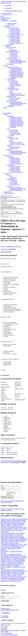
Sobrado (12, 86)
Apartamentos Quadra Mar (16, 75)
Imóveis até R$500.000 (15, 60)
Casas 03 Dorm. (14, 82)
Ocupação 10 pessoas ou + (16, 34)
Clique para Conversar (6, 252)
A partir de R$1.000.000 (16, 62)
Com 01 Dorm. (13, 53)
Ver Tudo (16, 27)
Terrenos (9, 96)
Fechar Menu (10, 44)
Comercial (9, 88)
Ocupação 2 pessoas (15, 29)
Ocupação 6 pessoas (15, 31)
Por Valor (9, 100)
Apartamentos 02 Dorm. (16, 69)
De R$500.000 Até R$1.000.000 (18, 61)
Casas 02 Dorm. (14, 81)
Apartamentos (13, 50)
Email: (2, 487)
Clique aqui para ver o (18, 462)
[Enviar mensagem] (20, 212)
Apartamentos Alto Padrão (16, 74)
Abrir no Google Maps (11, 454)
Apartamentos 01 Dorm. (16, 68)
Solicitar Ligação (5, 601)
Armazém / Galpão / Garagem (17, 95)
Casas (8, 79)
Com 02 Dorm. (13, 54)
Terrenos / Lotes (14, 99)
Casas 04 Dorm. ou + (15, 84)
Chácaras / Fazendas (15, 98)
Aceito (14, 207)
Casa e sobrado (10, 36)
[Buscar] (1, 15)
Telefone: (3, 489)
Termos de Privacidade (6, 207)
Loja (11, 91)
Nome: (2, 485)
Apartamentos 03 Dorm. (16, 71)
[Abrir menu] (1, 110)
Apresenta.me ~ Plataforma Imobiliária (10, 630)
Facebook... (3, 589)
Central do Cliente (5, 608)
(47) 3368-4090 (7, 5)
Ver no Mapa (4, 627)
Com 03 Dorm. (13, 55)
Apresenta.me (4, 629)
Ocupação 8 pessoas (15, 33)
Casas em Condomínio (15, 85)
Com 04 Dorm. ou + (15, 57)
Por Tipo (9, 47)
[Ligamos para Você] (6, 196)
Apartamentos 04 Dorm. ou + (17, 72)
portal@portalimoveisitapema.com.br (13, 10)
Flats (11, 48)
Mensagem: (3, 496)
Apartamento (10, 27)
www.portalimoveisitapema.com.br (9, 634)
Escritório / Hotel (14, 89)
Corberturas (13, 78)
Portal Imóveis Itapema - (7, 13)
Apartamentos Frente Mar (16, 76)
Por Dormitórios (11, 51)
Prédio (11, 92)
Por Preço (9, 58)
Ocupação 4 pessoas (15, 30)
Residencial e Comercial (16, 93)
